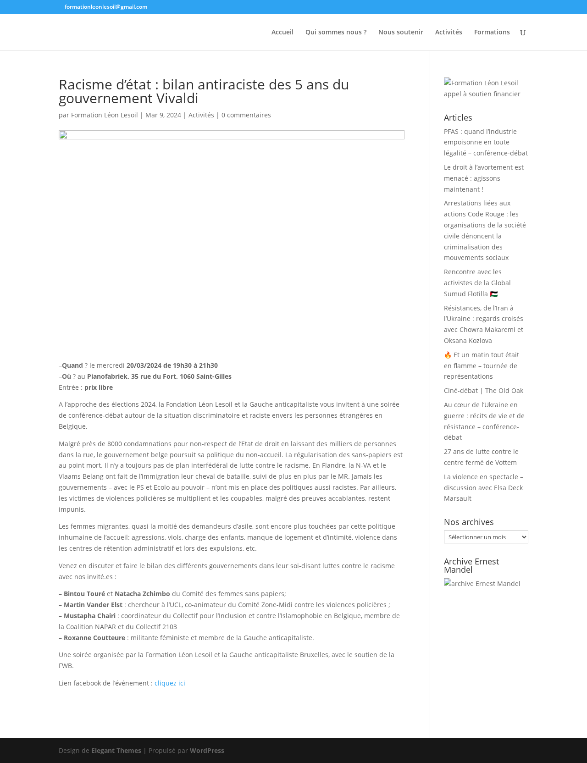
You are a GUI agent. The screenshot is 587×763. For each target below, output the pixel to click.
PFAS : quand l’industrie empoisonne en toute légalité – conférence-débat (486, 142)
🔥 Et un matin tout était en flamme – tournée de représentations (481, 365)
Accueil (282, 32)
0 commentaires (246, 115)
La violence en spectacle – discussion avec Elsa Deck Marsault (483, 487)
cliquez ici (170, 683)
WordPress (207, 750)
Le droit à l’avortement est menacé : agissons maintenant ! (484, 178)
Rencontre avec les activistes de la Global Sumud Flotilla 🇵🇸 (477, 282)
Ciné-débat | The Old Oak (483, 390)
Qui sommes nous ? (335, 32)
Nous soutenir (400, 32)
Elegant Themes (116, 750)
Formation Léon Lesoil (104, 115)
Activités (448, 32)
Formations (492, 32)
